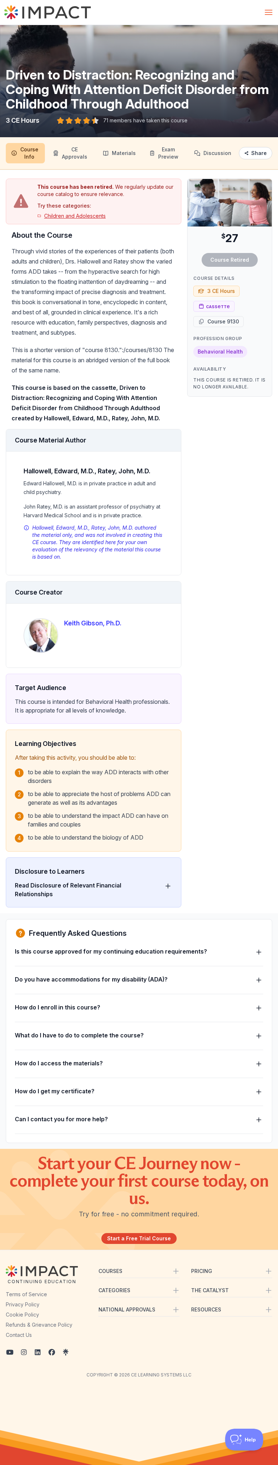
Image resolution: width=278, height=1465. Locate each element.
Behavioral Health (220, 351)
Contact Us (19, 1335)
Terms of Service (26, 1294)
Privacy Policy (22, 1304)
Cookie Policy (22, 1314)
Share (259, 153)
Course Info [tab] (29, 153)
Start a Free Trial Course (139, 1238)
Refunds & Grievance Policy (39, 1325)
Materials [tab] (124, 153)
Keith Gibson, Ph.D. (93, 623)
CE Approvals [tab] (74, 153)
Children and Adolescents (75, 216)
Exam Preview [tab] (168, 153)
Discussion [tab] (217, 153)
